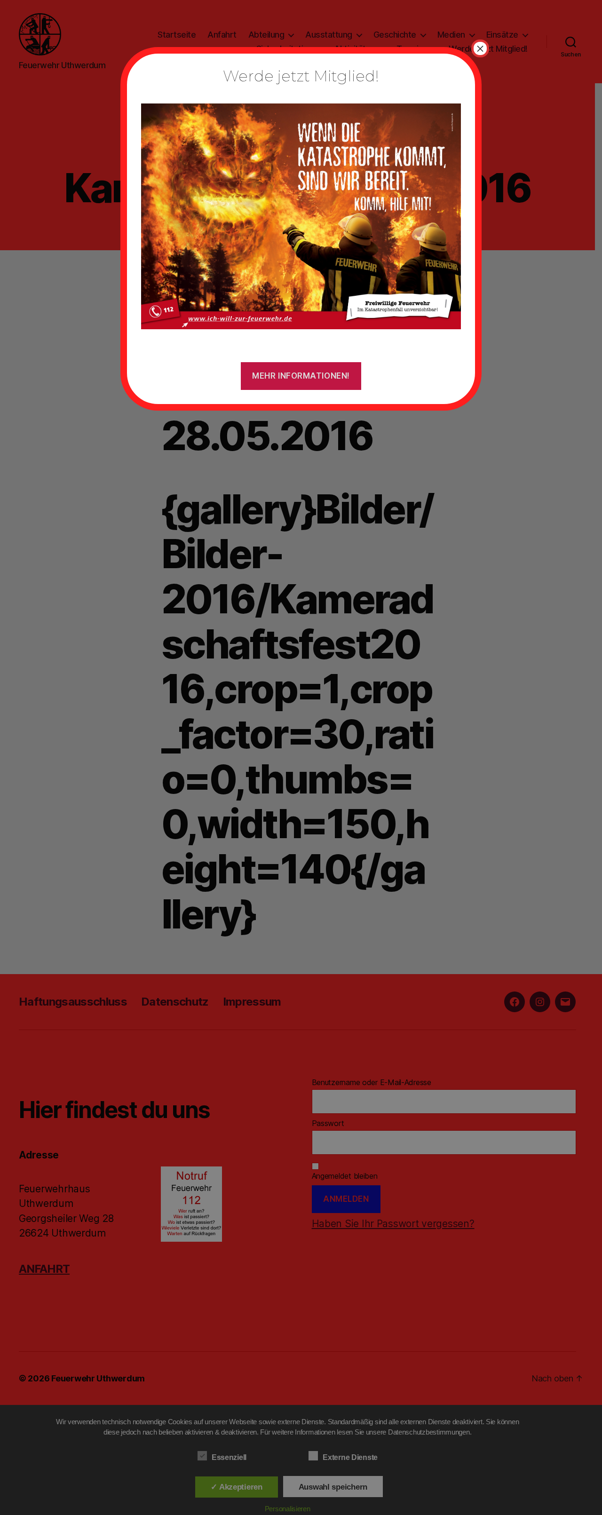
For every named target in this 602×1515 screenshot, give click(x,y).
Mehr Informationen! (301, 376)
